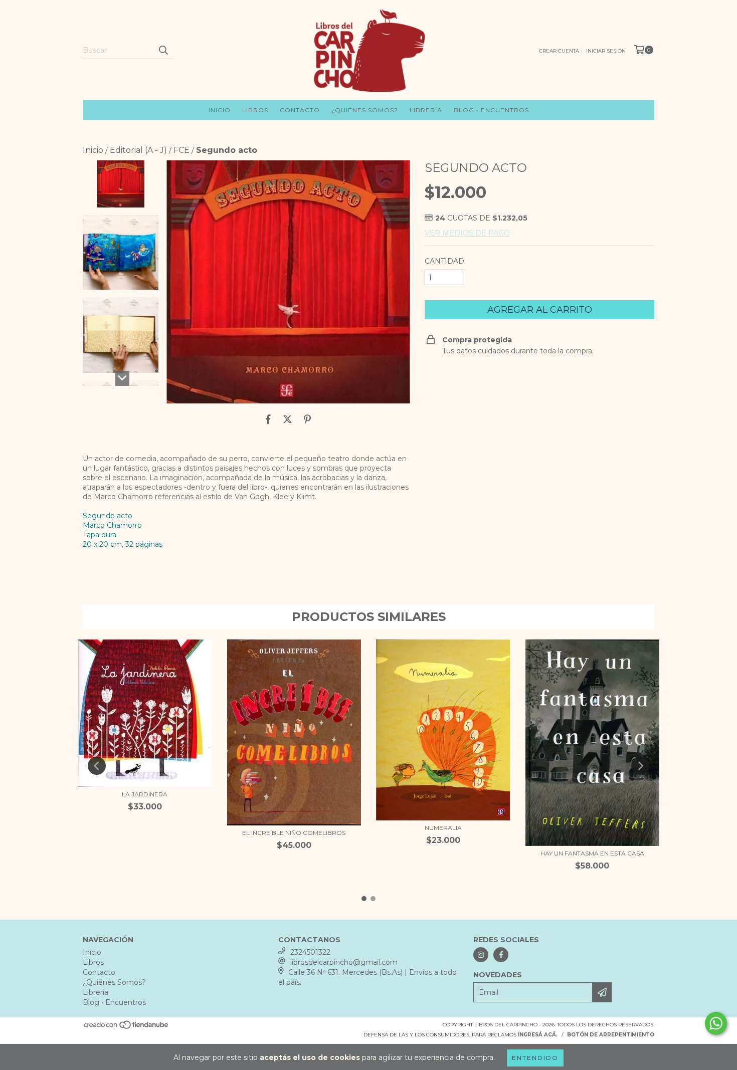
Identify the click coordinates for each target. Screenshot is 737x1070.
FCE (181, 150)
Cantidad (444, 261)
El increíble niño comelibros (293, 832)
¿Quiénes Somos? (364, 110)
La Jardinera (144, 794)
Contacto (300, 110)
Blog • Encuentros (491, 110)
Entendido (535, 1057)
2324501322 (310, 952)
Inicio (220, 110)
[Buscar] (163, 50)
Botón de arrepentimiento (610, 1034)
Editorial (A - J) (138, 150)
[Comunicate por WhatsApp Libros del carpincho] (716, 1023)
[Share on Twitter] (287, 419)
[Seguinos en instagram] (480, 954)
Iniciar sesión (606, 51)
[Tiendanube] (126, 1028)
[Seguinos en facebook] (500, 954)
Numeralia (443, 827)
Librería (426, 110)
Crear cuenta (559, 51)
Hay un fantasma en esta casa (592, 853)
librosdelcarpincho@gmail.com (344, 962)
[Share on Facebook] (268, 419)
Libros (255, 110)
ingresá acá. (538, 1034)
